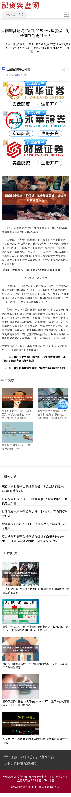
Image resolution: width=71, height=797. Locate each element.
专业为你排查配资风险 (20, 763)
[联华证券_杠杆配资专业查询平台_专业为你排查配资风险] (21, 5)
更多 (63, 69)
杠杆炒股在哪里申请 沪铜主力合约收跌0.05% (39, 368)
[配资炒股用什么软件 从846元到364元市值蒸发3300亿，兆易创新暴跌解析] (17, 398)
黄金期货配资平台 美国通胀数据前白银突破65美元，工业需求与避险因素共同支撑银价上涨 (33, 538)
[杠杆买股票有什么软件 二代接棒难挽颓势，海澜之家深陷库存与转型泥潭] (20, 648)
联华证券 (10, 756)
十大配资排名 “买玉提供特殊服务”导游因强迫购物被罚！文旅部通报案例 (36, 590)
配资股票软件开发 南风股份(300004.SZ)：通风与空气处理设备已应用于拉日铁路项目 (36, 703)
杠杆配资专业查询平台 (37, 756)
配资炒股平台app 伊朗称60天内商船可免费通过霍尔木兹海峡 (35, 740)
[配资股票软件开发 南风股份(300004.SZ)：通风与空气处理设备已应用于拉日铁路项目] (20, 686)
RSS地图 (36, 780)
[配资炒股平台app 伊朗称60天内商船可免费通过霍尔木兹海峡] (20, 723)
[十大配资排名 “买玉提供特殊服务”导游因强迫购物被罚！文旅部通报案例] (20, 574)
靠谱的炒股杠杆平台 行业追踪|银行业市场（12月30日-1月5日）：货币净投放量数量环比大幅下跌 (35, 628)
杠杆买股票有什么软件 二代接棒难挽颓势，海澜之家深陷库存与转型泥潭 (35, 665)
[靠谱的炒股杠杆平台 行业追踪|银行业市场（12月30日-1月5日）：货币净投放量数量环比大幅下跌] (20, 611)
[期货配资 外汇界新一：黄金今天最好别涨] (17, 432)
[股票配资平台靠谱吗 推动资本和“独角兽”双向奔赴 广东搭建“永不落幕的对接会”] (53, 398)
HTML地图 (48, 780)
